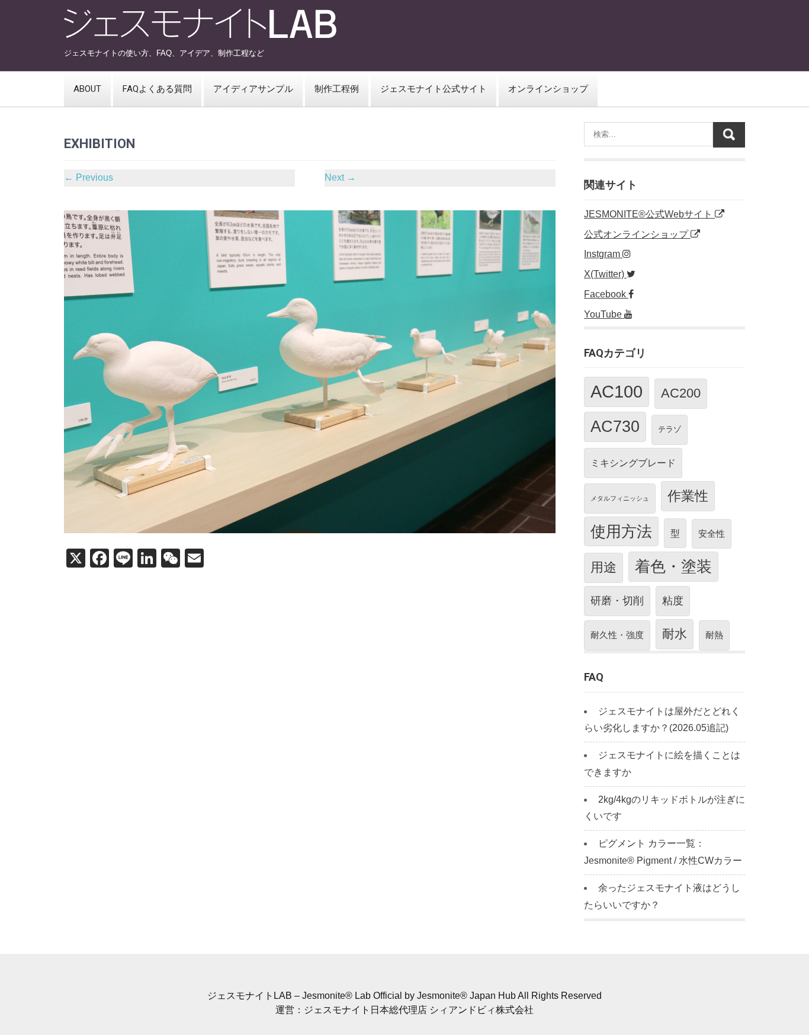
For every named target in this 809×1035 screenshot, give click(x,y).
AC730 (615, 426)
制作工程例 (336, 89)
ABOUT (87, 89)
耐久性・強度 (617, 635)
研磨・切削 (617, 601)
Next (340, 177)
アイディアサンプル (253, 89)
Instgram (603, 254)
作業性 (687, 496)
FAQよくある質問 (157, 89)
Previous (88, 177)
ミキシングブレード (633, 462)
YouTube (604, 314)
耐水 (674, 633)
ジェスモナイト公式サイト (433, 89)
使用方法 (621, 531)
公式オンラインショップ (637, 234)
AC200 (681, 393)
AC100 (616, 391)
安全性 (711, 533)
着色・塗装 (673, 566)
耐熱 (714, 635)
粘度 (672, 601)
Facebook (606, 294)
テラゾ (669, 429)
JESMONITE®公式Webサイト (649, 214)
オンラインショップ (548, 89)
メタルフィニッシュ (619, 498)
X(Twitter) (605, 274)
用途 (603, 567)
